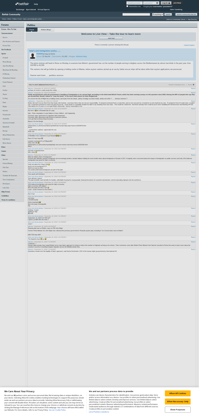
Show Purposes (177, 409)
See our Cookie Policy (57, 410)
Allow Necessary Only (177, 401)
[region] (99, 401)
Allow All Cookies (177, 393)
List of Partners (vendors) (99, 412)
